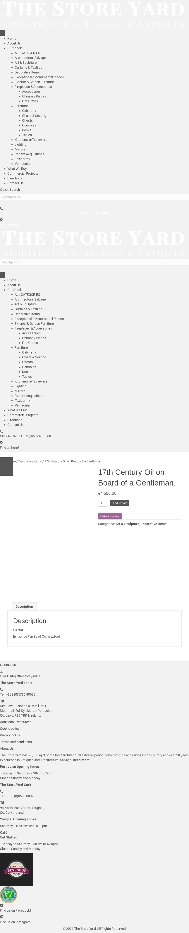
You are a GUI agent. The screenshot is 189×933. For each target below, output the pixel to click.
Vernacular (22, 164)
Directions (14, 178)
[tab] (24, 606)
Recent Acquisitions (29, 154)
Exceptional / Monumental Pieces (39, 77)
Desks (26, 130)
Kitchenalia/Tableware (31, 140)
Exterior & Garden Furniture (34, 82)
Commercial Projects (23, 173)
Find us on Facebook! (15, 910)
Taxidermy (22, 159)
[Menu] (2, 33)
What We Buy (17, 169)
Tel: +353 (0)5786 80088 (17, 694)
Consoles (29, 125)
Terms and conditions (16, 742)
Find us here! (9, 225)
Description (24, 606)
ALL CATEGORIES (27, 53)
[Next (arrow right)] (6, 466)
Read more (81, 760)
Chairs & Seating (34, 116)
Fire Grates (30, 101)
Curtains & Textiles (28, 67)
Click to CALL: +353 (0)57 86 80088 (25, 436)
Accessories (31, 91)
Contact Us (15, 183)
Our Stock (14, 48)
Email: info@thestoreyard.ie (20, 676)
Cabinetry (29, 111)
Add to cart (120, 503)
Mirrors (20, 149)
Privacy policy (10, 735)
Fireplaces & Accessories (33, 87)
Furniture (21, 106)
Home (11, 38)
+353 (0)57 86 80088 (94, 213)
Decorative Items (27, 72)
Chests (27, 120)
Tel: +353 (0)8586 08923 (17, 796)
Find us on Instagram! (16, 922)
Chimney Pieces (34, 96)
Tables (27, 135)
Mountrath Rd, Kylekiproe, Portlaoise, (26, 711)
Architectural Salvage (30, 58)
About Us (14, 43)
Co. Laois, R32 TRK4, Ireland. (21, 715)
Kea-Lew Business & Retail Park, (23, 706)
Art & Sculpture (26, 62)
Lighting (20, 144)
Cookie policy (10, 728)
